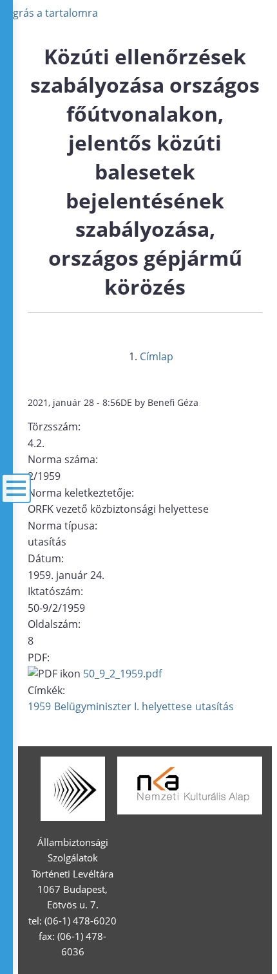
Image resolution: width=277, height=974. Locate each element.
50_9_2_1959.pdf (122, 673)
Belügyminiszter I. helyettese (123, 706)
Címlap (156, 356)
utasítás (214, 706)
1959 (39, 706)
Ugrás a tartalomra (51, 13)
